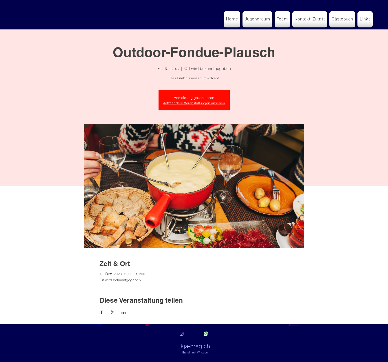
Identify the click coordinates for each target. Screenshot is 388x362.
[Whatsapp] (206, 333)
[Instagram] (181, 333)
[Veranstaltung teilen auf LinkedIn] (123, 312)
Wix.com (203, 352)
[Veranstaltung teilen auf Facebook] (101, 312)
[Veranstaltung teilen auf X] (112, 312)
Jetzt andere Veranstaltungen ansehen (194, 103)
